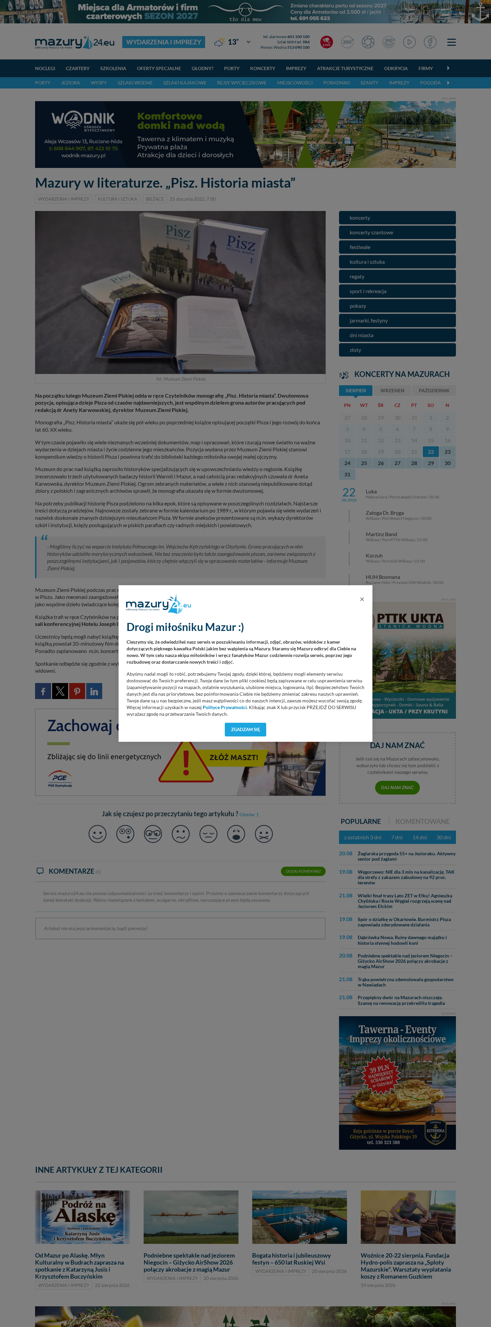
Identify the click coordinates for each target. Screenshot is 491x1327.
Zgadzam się (245, 729)
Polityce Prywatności (225, 707)
